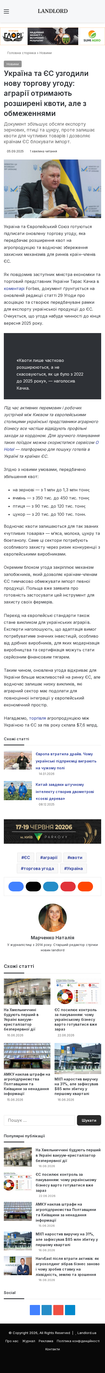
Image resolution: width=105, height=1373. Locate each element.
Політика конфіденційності (78, 1341)
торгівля (37, 718)
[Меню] (6, 13)
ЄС (27, 857)
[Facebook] (16, 886)
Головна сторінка (21, 53)
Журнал (28, 1341)
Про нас (12, 1341)
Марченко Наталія (52, 937)
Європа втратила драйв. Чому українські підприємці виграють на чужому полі (66, 761)
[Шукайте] (98, 13)
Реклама (46, 1341)
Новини (46, 53)
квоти (76, 857)
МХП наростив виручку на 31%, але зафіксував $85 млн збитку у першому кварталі (67, 1239)
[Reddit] (85, 886)
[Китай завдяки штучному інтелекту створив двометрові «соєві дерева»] (18, 790)
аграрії (50, 857)
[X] (33, 886)
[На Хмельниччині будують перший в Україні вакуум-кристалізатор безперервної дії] (27, 992)
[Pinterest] (68, 886)
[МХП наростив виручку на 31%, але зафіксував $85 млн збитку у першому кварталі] (78, 1058)
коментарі (14, 288)
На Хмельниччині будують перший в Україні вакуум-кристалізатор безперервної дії (21, 1019)
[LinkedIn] (50, 886)
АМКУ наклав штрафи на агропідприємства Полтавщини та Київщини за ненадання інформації (27, 1084)
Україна (75, 868)
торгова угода (38, 868)
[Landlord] (52, 11)
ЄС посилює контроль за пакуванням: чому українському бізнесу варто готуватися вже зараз (76, 1019)
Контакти (52, 1349)
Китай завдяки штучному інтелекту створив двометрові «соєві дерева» (65, 791)
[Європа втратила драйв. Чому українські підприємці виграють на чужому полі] (18, 760)
